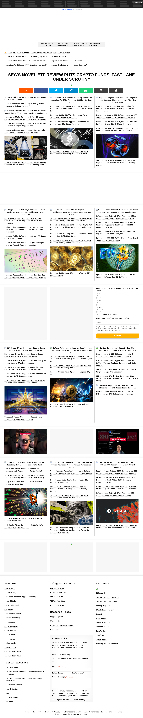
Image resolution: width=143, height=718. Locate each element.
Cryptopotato (11, 631)
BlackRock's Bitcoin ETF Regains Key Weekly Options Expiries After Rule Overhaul (46, 65)
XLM (100, 312)
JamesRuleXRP (102, 627)
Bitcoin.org (10, 593)
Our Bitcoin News (13, 652)
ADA (100, 305)
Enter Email (57, 673)
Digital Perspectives (106, 602)
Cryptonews (10, 622)
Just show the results (108, 314)
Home (27, 712)
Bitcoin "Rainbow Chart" (62, 625)
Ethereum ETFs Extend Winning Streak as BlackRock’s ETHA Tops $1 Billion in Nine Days (71, 108)
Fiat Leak (55, 630)
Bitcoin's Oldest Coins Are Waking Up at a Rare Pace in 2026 (35, 57)
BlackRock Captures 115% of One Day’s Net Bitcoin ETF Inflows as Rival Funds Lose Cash (71, 227)
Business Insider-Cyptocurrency (20, 597)
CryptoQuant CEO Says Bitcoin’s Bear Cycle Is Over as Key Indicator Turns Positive (23, 221)
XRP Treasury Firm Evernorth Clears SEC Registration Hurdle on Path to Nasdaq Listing (116, 163)
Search (118, 712)
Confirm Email (78, 673)
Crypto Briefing (12, 618)
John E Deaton (11, 689)
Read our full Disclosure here (83, 45)
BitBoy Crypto (103, 606)
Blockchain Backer (13, 685)
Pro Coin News (11, 668)
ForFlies (100, 635)
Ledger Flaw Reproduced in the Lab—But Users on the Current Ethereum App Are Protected (24, 229)
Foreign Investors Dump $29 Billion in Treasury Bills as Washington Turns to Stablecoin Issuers (69, 530)
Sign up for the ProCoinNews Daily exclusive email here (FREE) (38, 52)
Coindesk (9, 609)
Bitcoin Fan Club (58, 593)
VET (100, 303)
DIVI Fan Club (57, 605)
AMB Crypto (10, 588)
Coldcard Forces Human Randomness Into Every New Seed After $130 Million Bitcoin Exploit (115, 480)
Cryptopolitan (11, 626)
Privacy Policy (114, 330)
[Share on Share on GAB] (86, 90)
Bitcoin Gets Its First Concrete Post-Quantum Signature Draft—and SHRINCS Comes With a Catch (115, 225)
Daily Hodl (10, 635)
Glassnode (55, 621)
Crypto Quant (56, 617)
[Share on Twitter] (56, 90)
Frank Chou (101, 639)
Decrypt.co (10, 639)
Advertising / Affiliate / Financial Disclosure (88, 712)
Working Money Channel (107, 644)
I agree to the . (70, 700)
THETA (101, 310)
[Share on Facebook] (41, 90)
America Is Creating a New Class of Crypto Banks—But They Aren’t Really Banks (68, 489)
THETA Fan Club (57, 601)
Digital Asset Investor (107, 597)
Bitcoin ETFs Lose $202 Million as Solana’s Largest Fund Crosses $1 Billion (43, 61)
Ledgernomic (10, 643)
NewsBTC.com (10, 648)
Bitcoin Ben (102, 593)
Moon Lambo (101, 618)
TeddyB (99, 614)
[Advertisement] (71, 25)
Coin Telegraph (12, 605)
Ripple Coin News (13, 656)
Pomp (7, 693)
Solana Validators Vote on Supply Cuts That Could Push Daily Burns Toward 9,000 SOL (71, 359)
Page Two (37, 712)
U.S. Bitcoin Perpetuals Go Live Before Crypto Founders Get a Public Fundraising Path (71, 473)
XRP (100, 300)
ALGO (100, 307)
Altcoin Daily (11, 698)
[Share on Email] (101, 90)
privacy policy (77, 700)
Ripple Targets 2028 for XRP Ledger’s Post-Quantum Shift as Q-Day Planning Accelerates (115, 108)
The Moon (9, 702)
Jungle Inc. (102, 631)
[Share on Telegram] (71, 90)
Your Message (63, 677)
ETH (100, 295)
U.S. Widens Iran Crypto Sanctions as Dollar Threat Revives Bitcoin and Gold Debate (116, 363)
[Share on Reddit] (26, 90)
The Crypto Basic (13, 614)
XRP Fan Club (56, 597)
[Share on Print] (116, 90)
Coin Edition (11, 601)
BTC (100, 293)
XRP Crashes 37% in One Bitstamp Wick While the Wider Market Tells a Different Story (117, 378)
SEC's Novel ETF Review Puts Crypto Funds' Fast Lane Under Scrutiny (71, 77)
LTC (100, 298)
